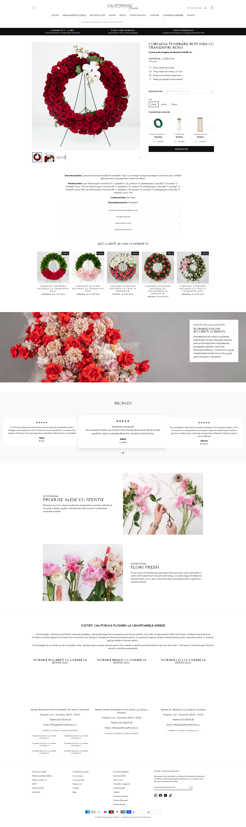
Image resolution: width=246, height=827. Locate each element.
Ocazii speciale (138, 15)
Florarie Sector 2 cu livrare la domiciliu (44, 744)
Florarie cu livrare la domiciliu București (60, 730)
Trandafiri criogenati (121, 784)
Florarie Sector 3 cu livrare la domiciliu (44, 752)
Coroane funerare (120, 796)
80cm (174, 104)
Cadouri (154, 15)
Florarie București (120, 800)
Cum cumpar (78, 776)
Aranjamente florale (74, 15)
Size (150, 99)
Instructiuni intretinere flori (123, 210)
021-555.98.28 (196, 8)
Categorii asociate (123, 229)
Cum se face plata (123, 223)
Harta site (36, 792)
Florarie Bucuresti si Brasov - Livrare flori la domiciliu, (119, 817)
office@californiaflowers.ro (63, 724)
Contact (76, 788)
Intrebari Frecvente (81, 772)
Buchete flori (97, 15)
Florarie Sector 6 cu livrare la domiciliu (76, 752)
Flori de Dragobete (121, 772)
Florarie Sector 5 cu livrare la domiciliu (76, 744)
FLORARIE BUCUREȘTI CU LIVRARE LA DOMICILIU (60, 661)
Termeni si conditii (39, 772)
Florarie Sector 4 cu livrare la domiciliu (76, 737)
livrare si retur (123, 217)
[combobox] (123, 22)
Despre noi (77, 784)
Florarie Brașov (119, 804)
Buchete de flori (119, 776)
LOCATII (55, 15)
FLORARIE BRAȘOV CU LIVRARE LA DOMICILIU (121, 661)
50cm (153, 104)
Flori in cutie (118, 780)
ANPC (34, 784)
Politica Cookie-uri (39, 780)
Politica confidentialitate (42, 776)
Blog (74, 792)
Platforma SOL (38, 788)
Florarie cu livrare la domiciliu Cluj (183, 730)
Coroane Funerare (173, 15)
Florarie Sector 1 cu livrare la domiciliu (44, 737)
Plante (191, 15)
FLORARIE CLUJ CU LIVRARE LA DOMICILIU (183, 661)
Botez (123, 15)
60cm (164, 104)
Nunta (112, 15)
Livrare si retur (79, 780)
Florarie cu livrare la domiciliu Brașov (121, 733)
